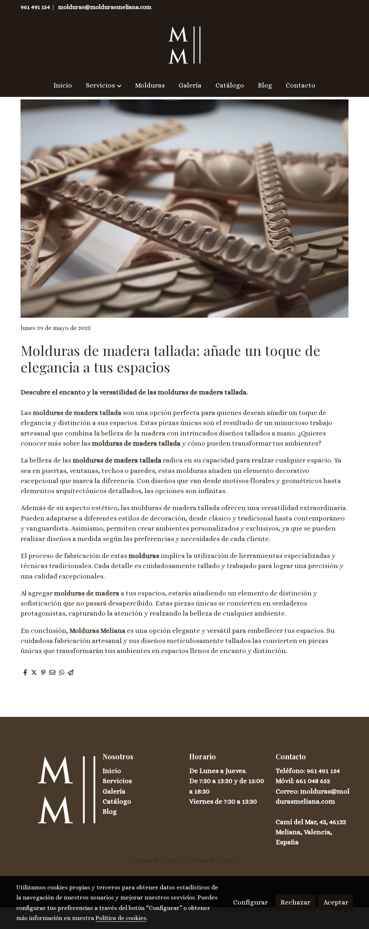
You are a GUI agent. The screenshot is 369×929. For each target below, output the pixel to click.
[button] (103, 85)
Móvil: (286, 781)
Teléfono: (291, 770)
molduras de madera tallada (77, 412)
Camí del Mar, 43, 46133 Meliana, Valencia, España (311, 832)
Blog (110, 811)
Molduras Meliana (97, 630)
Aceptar (335, 902)
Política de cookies (156, 860)
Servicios (117, 781)
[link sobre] (54, 789)
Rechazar (295, 902)
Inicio (112, 770)
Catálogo (117, 801)
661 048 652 (313, 781)
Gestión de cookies (212, 860)
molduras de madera (86, 593)
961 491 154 (35, 7)
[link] (184, 45)
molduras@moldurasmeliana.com (104, 7)
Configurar (250, 902)
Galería (114, 791)
